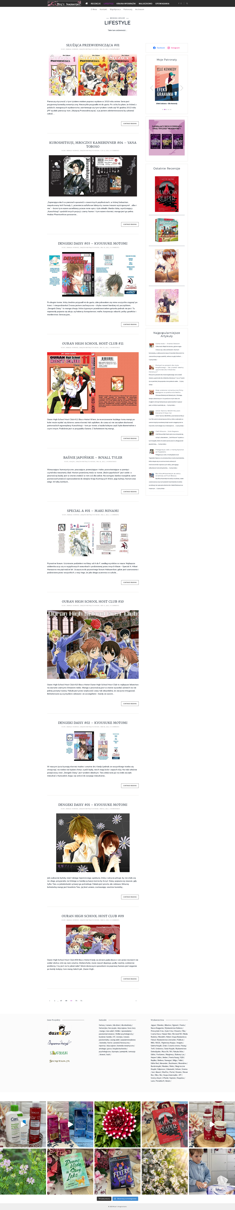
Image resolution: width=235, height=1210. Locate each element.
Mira (156, 1075)
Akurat (158, 1072)
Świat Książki (169, 1048)
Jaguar (153, 1025)
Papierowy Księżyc (169, 1043)
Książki (72, 461)
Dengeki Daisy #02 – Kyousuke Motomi (93, 723)
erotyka (119, 1037)
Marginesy (170, 1054)
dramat (102, 1054)
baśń (108, 1054)
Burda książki (156, 1066)
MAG (152, 1043)
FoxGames (160, 1054)
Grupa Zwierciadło (170, 1075)
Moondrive (182, 1063)
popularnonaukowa (128, 1040)
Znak (165, 1045)
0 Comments (114, 150)
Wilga (175, 1060)
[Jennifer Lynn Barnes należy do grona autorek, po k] (117, 1172)
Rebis (172, 1066)
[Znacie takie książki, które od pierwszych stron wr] (165, 1124)
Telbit (180, 1060)
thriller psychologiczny (124, 1034)
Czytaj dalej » (153, 360)
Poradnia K (160, 1081)
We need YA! (177, 1034)
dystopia (115, 1051)
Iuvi (153, 1072)
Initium (178, 1069)
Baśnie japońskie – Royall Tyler (92, 457)
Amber (165, 1057)
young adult (115, 1040)
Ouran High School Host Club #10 (93, 601)
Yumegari (168, 1060)
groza (109, 1048)
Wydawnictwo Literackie (166, 1040)
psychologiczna (105, 1051)
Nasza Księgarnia (157, 1028)
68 (66, 1001)
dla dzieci (116, 1025)
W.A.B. (158, 1043)
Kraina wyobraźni (126, 3)
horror (110, 1043)
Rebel (168, 1037)
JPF (180, 1075)
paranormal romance (106, 1034)
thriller (117, 1031)
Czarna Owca (156, 1034)
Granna (184, 1069)
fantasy (102, 1025)
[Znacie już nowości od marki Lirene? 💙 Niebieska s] (70, 1124)
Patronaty (128, 9)
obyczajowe (111, 1045)
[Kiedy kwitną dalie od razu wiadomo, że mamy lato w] (117, 1124)
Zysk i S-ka (169, 1031)
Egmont (175, 1025)
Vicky (63, 49)
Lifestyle (109, 3)
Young (183, 1045)
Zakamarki (170, 1069)
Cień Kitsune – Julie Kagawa (167, 431)
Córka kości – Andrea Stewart (168, 343)
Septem (173, 1078)
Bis (161, 1075)
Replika (153, 1060)
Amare (167, 1081)
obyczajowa (122, 1028)
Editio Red (155, 1063)
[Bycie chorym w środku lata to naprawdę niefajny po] (23, 1172)
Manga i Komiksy (72, 49)
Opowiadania (162, 3)
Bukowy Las (179, 1054)
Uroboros (159, 1048)
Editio (153, 1054)
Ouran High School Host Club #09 (93, 916)
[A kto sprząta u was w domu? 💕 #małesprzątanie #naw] (212, 1172)
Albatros (168, 1025)
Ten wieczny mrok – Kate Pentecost (166, 103)
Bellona (160, 1060)
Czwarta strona (174, 1045)
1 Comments (114, 515)
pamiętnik (123, 1051)
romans (109, 1025)
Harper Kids (166, 1034)
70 (76, 1001)
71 (81, 1001)
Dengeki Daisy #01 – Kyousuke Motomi (92, 805)
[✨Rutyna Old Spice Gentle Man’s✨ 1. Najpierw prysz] (212, 1124)
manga (102, 1031)
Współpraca (115, 9)
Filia (183, 1031)
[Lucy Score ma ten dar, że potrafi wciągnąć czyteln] (70, 1172)
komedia (103, 1043)
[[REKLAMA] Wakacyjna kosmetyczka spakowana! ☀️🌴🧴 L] (23, 1124)
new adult (110, 1031)
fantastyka (103, 1028)
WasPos (165, 1072)
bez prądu (112, 1028)
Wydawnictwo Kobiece (173, 1028)
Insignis (180, 1043)
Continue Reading (130, 123)
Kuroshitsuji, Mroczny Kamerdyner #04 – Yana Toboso (92, 145)
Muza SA (165, 1051)
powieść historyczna (121, 1043)
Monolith (161, 1037)
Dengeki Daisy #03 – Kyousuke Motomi (93, 243)
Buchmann (173, 1063)
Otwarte (177, 1031)
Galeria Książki (156, 1045)
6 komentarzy (115, 49)
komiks (109, 1037)
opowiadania (126, 1031)
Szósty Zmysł (156, 1078)
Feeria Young (174, 1057)
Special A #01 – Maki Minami (93, 511)
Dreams (179, 1072)
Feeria (182, 1025)
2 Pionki (165, 1078)
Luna (153, 1081)
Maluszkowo (145, 3)
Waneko (160, 1025)
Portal (172, 1072)
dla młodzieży (126, 1025)
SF (114, 1037)
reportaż (102, 1045)
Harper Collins (156, 1057)
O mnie (94, 9)
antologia (102, 1048)
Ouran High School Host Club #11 (93, 343)
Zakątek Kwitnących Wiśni (89, 49)
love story (131, 1028)
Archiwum (139, 9)
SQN (182, 1057)
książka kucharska (120, 1048)
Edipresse (161, 1069)
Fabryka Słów (178, 1051)
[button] (181, 88)
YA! (171, 1051)
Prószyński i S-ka (157, 1031)
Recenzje (96, 3)
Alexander (164, 1063)
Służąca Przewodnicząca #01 (93, 45)
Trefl (152, 1048)
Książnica (180, 1078)
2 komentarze (115, 347)
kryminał (102, 1037)
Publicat (180, 1040)
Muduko (165, 1066)
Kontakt (103, 9)
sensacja (132, 1051)
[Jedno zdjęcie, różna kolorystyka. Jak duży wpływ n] (165, 1172)
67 (61, 1001)
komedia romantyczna (125, 1045)
